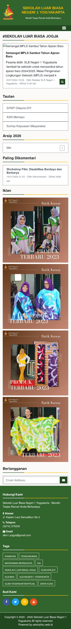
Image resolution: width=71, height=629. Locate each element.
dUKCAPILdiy (48, 569)
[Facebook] (7, 602)
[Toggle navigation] (64, 28)
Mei (35, 148)
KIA (39, 563)
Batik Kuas (46, 583)
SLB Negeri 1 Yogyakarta (34, 576)
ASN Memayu (16, 117)
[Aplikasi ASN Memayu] (35, 297)
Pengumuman (29, 556)
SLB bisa (9, 576)
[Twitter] (16, 602)
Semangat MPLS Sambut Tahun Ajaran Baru (33, 54)
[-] (35, 363)
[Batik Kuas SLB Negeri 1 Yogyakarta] (35, 230)
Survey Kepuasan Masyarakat (26, 126)
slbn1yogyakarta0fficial (20, 583)
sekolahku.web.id (43, 624)
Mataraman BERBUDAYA (18, 563)
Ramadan (10, 556)
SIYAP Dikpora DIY (19, 108)
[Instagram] (25, 602)
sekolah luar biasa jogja (20, 569)
